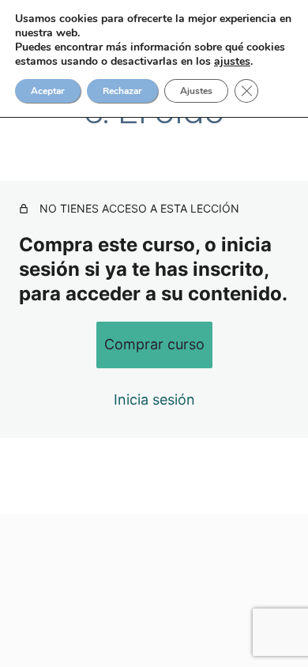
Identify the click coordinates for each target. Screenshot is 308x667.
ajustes (232, 62)
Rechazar (122, 91)
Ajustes (196, 91)
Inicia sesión (154, 399)
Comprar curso (154, 344)
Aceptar (48, 91)
